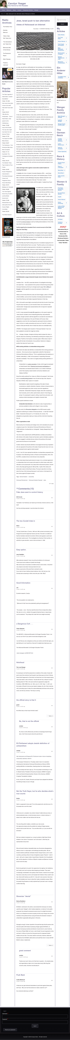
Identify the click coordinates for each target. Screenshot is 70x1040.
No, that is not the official (29, 721)
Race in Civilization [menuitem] (60, 167)
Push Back (20, 975)
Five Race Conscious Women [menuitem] (60, 189)
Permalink (35, 497)
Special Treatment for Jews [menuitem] (60, 58)
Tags (17, 476)
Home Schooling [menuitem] (60, 203)
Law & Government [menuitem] (60, 144)
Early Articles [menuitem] (61, 35)
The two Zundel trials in (25, 521)
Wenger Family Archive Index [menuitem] (61, 124)
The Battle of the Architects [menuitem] (61, 77)
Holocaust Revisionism (22, 480)
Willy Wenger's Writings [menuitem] (61, 117)
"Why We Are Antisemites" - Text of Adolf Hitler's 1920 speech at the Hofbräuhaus (7, 118)
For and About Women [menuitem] (61, 193)
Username (4, 1013)
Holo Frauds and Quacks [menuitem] (60, 45)
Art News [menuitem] (60, 219)
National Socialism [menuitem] (60, 148)
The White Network (6, 214)
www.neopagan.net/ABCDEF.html (25, 653)
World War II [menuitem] (61, 173)
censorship (31, 476)
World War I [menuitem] (60, 170)
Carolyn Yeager (17, 3)
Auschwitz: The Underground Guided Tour (7, 156)
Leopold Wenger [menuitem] (59, 121)
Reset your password (10, 1029)
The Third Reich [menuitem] (60, 38)
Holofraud (20, 662)
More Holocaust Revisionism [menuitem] (60, 49)
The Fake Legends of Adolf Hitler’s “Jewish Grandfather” (7, 97)
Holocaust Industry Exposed (35, 480)
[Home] (3, 4)
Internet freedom (23, 476)
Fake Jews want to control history (29, 492)
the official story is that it (26, 700)
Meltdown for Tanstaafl (7, 187)
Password (4, 1019)
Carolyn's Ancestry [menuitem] (60, 223)
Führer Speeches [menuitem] (62, 151)
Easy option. (21, 549)
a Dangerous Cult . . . (24, 623)
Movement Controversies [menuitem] (61, 62)
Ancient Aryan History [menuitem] (61, 163)
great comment (25, 950)
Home (2, 13)
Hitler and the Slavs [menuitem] (61, 176)
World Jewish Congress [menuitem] (61, 53)
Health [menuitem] (59, 197)
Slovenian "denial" (23, 896)
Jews (44, 480)
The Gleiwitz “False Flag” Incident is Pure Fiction (7, 165)
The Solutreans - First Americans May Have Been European (7, 147)
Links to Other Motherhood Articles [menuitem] (61, 207)
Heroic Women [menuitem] (61, 42)
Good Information (23, 583)
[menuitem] (3, 10)
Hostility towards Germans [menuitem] (59, 140)
